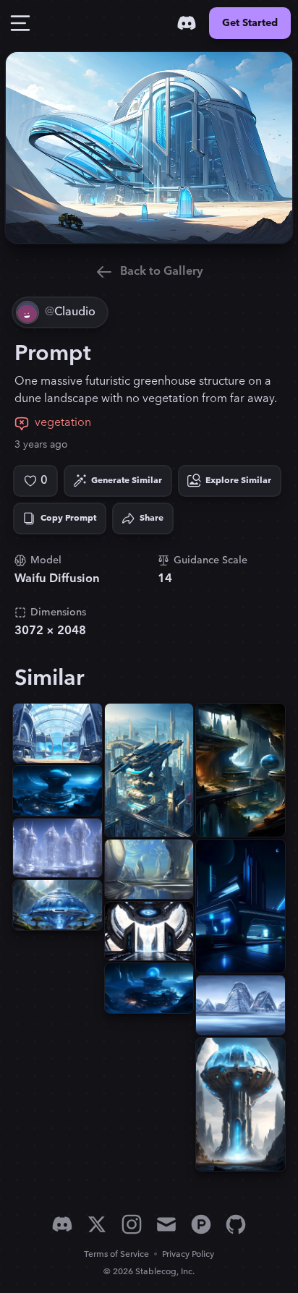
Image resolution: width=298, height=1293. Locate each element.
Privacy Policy (188, 1254)
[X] (97, 1224)
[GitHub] (235, 1224)
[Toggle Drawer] (20, 23)
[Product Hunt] (201, 1224)
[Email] (166, 1224)
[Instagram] (131, 1224)
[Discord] (186, 23)
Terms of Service (116, 1254)
